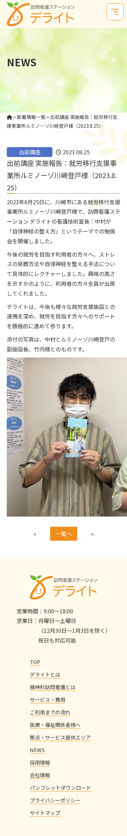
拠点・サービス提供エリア (60, 737)
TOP (35, 661)
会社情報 (40, 775)
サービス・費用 (47, 699)
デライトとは (45, 674)
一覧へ (64, 533)
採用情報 (40, 762)
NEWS (37, 749)
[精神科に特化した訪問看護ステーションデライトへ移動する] (9, 117)
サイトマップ (45, 812)
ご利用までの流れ (50, 712)
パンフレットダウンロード (60, 787)
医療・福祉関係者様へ (55, 724)
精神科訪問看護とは (53, 687)
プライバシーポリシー (55, 800)
